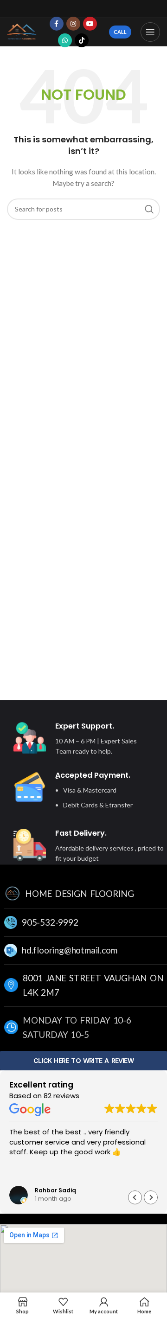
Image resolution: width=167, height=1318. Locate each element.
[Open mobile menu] (150, 32)
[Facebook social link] (57, 24)
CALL (120, 32)
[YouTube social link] (90, 24)
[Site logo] (22, 31)
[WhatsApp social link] (65, 40)
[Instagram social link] (73, 24)
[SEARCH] (149, 209)
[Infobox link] (77, 739)
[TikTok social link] (82, 40)
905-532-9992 (50, 922)
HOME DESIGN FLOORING (79, 893)
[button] (151, 1197)
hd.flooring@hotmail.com (69, 950)
